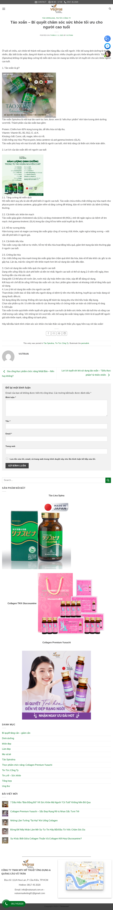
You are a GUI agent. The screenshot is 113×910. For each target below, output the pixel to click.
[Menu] (3, 8)
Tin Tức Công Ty (63, 18)
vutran (69, 35)
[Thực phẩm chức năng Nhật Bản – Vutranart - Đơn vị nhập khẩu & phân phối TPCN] (56, 8)
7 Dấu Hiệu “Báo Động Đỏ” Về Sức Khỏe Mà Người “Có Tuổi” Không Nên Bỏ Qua (50, 802)
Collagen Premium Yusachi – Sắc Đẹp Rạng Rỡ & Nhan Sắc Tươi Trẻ (44, 811)
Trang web (10, 446)
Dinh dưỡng (8, 738)
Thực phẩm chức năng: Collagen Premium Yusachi (27, 765)
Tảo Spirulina (48, 18)
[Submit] (108, 480)
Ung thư (6, 786)
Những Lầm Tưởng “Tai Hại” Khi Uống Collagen (34, 820)
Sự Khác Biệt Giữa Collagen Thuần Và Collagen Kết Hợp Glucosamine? (46, 838)
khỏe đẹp (6, 744)
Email (9, 434)
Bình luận (11, 397)
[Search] (110, 8)
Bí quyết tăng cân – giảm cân (16, 733)
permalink (85, 343)
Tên (8, 421)
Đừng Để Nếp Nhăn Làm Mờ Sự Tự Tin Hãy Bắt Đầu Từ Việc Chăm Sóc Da (47, 829)
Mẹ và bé (6, 754)
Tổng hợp (7, 781)
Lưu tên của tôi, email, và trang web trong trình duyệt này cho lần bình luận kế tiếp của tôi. (53, 459)
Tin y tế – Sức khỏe (11, 775)
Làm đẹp (6, 749)
